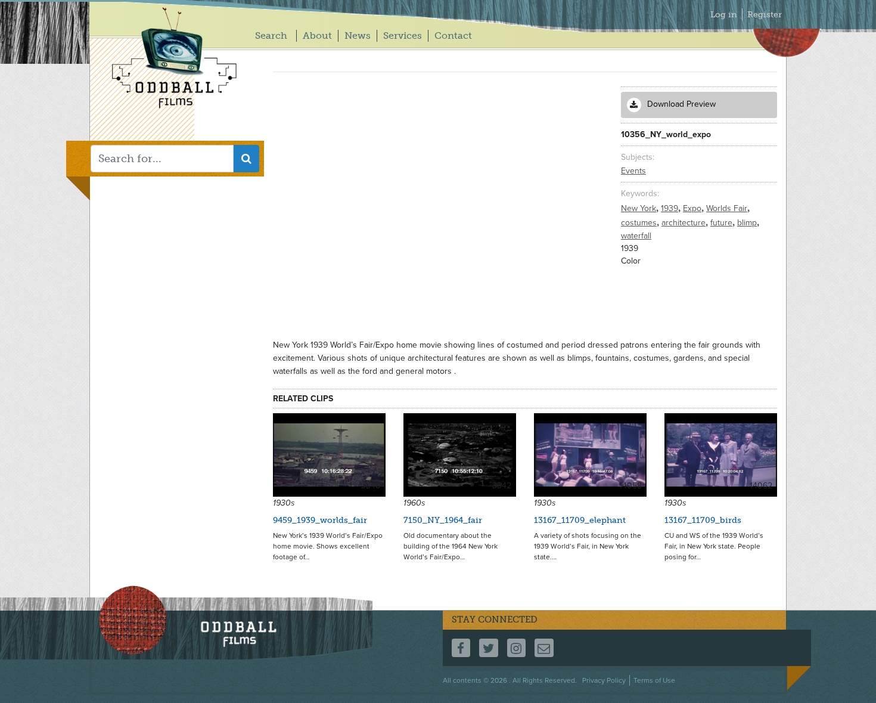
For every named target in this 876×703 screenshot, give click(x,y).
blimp (748, 223)
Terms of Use (654, 680)
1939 (671, 208)
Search (271, 35)
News (357, 35)
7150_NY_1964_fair (442, 520)
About (317, 35)
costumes (640, 223)
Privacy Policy (604, 680)
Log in (723, 15)
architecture (684, 223)
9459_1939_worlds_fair (320, 520)
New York (639, 208)
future (722, 223)
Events (633, 171)
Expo (693, 208)
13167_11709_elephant (580, 520)
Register (764, 15)
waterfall (636, 236)
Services (402, 35)
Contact (453, 35)
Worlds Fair (728, 208)
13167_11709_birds (702, 520)
